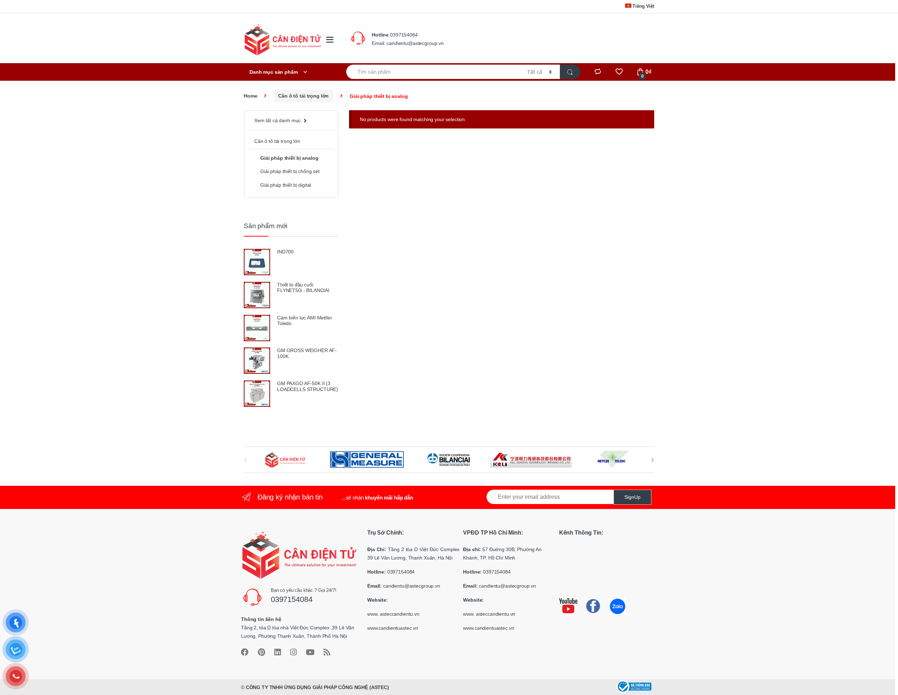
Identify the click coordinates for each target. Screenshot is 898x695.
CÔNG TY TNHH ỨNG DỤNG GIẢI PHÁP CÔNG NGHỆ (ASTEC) (317, 687)
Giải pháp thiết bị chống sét (290, 171)
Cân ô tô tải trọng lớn (303, 96)
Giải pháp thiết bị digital (285, 185)
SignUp (632, 497)
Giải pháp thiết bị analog (289, 158)
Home (250, 96)
